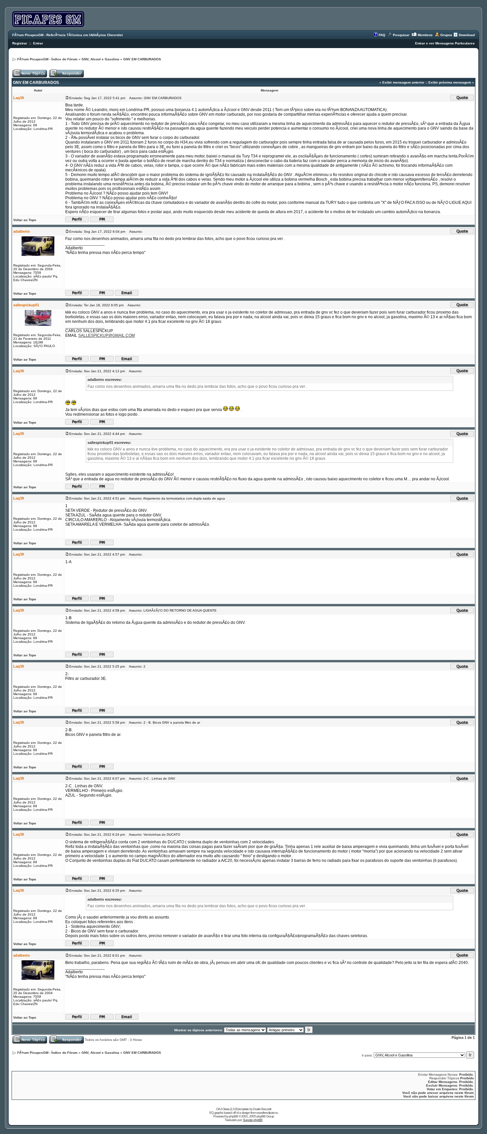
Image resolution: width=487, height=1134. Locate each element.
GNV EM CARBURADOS (142, 59)
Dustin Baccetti (262, 1109)
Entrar (38, 43)
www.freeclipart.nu (267, 1112)
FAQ (382, 35)
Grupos (446, 35)
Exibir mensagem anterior (403, 82)
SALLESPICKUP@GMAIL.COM (106, 335)
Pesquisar (401, 35)
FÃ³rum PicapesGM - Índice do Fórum (47, 59)
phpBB (233, 1116)
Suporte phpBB (252, 1120)
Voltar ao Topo (24, 220)
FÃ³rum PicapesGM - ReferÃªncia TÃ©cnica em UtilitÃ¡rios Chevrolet (67, 35)
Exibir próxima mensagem (449, 82)
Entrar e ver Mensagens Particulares (445, 43)
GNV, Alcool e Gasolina (100, 59)
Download (467, 35)
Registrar (19, 43)
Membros (425, 35)
